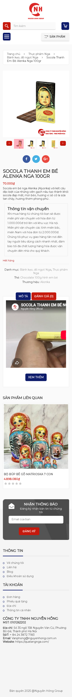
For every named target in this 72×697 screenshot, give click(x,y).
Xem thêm (36, 377)
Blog (10, 571)
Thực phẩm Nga (39, 54)
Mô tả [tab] (23, 296)
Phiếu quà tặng (17, 601)
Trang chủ (13, 54)
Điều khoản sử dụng (20, 576)
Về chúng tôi (15, 563)
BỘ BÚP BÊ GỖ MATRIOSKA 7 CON (28, 474)
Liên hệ (12, 567)
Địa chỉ (11, 606)
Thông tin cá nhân (19, 610)
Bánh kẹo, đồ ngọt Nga (22, 57)
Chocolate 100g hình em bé (39, 277)
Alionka (45, 282)
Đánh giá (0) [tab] (43, 296)
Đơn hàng (13, 597)
